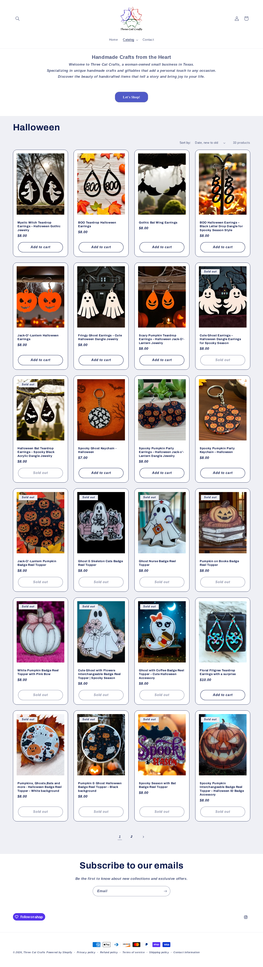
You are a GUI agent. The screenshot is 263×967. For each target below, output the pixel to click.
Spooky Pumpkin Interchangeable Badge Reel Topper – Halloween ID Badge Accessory (222, 789)
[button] (17, 18)
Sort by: (185, 142)
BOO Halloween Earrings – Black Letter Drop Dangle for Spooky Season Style (221, 226)
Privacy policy (86, 952)
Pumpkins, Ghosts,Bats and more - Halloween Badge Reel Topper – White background (39, 787)
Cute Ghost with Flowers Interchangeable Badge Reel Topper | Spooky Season (99, 673)
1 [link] (120, 837)
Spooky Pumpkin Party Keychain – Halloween (217, 450)
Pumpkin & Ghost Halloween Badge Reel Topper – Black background (100, 787)
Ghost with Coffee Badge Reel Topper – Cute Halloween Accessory (161, 673)
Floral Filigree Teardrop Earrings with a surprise (218, 671)
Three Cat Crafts (34, 952)
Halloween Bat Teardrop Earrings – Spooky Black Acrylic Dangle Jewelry (35, 452)
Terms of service (133, 952)
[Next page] (143, 837)
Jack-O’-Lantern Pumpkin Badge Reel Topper (36, 562)
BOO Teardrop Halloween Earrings (97, 224)
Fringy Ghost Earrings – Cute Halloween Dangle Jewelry (100, 337)
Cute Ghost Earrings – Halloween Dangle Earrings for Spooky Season (220, 339)
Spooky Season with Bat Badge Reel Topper (157, 785)
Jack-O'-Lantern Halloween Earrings (38, 337)
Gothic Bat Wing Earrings (158, 222)
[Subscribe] (165, 891)
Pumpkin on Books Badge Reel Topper (219, 562)
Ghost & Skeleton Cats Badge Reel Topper (100, 562)
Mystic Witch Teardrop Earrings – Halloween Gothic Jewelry (39, 226)
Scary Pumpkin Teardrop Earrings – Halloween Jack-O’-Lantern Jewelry (162, 339)
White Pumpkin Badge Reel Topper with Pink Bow (38, 671)
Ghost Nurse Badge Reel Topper (157, 562)
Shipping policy (159, 952)
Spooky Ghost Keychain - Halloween (97, 450)
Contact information (186, 952)
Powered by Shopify (59, 952)
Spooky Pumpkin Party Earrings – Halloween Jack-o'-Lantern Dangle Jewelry (161, 452)
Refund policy (109, 952)
